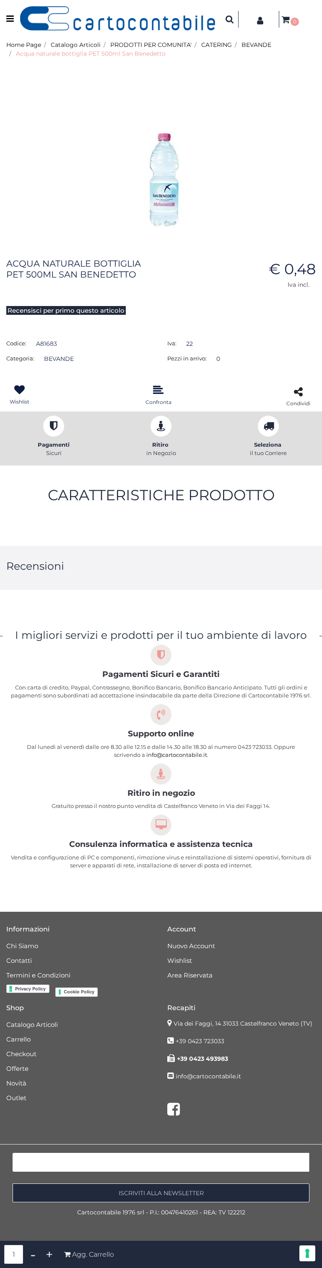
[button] (161, 150)
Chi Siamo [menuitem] (22, 946)
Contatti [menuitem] (19, 961)
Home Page (23, 45)
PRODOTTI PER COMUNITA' (151, 45)
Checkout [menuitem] (21, 1054)
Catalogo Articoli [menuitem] (32, 1025)
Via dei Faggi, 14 (243, 1023)
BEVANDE (256, 45)
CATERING (216, 45)
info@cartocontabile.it (176, 754)
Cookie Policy (79, 992)
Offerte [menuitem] (17, 1069)
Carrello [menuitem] (18, 1039)
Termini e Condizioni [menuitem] (38, 975)
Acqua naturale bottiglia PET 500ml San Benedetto (91, 53)
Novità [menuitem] (16, 1083)
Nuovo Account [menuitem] (191, 946)
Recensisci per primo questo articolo (66, 310)
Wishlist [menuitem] (179, 961)
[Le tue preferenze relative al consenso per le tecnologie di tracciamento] (307, 1253)
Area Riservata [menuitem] (190, 975)
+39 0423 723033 (200, 1041)
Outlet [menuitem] (16, 1098)
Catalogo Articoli (76, 45)
